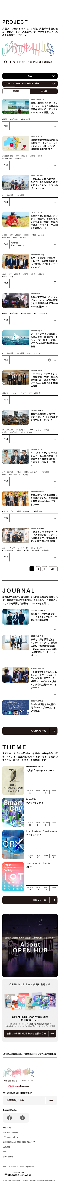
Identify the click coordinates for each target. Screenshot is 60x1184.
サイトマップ (8, 1128)
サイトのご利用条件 (10, 1132)
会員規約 (6, 1147)
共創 (37, 83)
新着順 (16, 91)
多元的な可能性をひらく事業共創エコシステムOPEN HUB (29, 1054)
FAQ (4, 1152)
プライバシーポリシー (11, 1137)
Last (53, 568)
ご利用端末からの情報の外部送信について (19, 1142)
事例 (18, 83)
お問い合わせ (8, 1156)
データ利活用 (27, 83)
